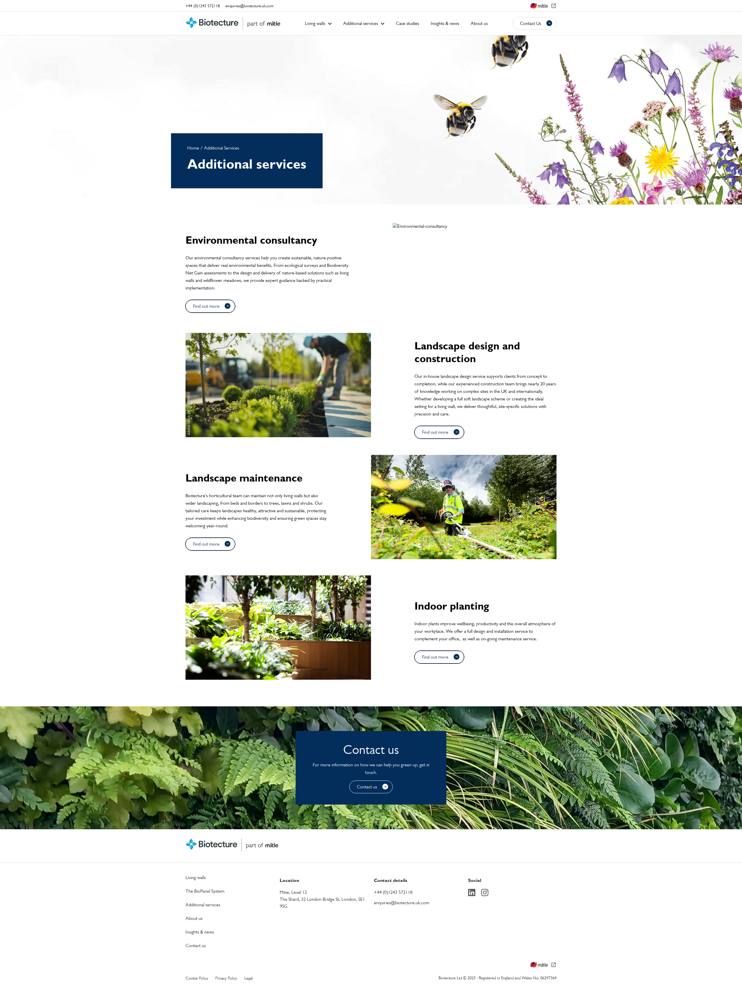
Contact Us (530, 23)
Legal (248, 978)
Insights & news (200, 932)
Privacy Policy (226, 978)
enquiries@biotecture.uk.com (249, 5)
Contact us (367, 787)
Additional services (203, 904)
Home (193, 148)
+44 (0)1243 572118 (203, 5)
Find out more (206, 306)
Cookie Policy (197, 978)
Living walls (196, 877)
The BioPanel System (205, 891)
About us (194, 918)
